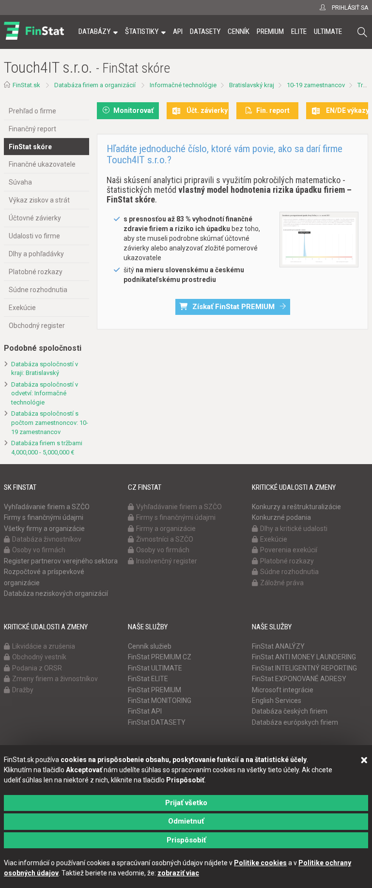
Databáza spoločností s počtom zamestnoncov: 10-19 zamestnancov (49, 422)
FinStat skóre (30, 147)
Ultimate (328, 31)
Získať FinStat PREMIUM (233, 306)
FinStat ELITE (148, 679)
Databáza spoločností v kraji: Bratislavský (44, 368)
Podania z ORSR (37, 668)
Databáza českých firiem (289, 711)
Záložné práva (282, 583)
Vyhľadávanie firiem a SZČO (47, 507)
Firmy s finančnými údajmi (43, 517)
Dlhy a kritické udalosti (293, 528)
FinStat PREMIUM (154, 690)
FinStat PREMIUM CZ (159, 657)
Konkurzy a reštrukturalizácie (296, 507)
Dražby (22, 690)
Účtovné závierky (35, 218)
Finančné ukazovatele (42, 164)
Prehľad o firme (32, 111)
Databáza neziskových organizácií (56, 593)
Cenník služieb (149, 646)
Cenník (238, 31)
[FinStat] (34, 38)
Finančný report (32, 129)
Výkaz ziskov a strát (39, 200)
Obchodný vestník (39, 657)
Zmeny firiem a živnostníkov (55, 679)
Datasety (205, 31)
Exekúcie (22, 308)
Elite (299, 31)
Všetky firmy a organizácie (44, 528)
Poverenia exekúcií (288, 550)
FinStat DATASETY (157, 722)
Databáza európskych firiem (295, 722)
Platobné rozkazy (35, 272)
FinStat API (145, 711)
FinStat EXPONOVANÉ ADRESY (299, 679)
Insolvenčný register (166, 561)
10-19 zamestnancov (316, 85)
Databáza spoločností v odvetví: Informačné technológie (44, 393)
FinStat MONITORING (159, 700)
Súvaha (20, 182)
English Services (276, 700)
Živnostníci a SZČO (164, 539)
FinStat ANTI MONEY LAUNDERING (304, 657)
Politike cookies (260, 863)
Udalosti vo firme (34, 236)
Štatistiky (141, 31)
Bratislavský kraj (251, 85)
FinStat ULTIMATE (155, 668)
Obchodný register (37, 325)
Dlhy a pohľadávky (36, 254)
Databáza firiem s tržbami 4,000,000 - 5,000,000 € (46, 447)
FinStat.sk (26, 85)
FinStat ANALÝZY (278, 646)
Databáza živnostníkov (46, 539)
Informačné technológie (183, 85)
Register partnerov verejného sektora (61, 561)
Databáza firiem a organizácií (95, 85)
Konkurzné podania (281, 517)
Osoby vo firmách (38, 550)
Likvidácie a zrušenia (43, 646)
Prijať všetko (186, 802)
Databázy (94, 31)
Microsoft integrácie (282, 690)
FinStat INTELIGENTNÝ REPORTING (304, 668)
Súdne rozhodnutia (38, 290)
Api (178, 31)
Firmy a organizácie (166, 528)
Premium (270, 31)
